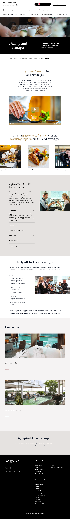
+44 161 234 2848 (55, 10)
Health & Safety (39, 469)
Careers (37, 488)
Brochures (7, 10)
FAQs (36, 467)
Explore (7, 369)
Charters (37, 486)
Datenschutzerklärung (40, 504)
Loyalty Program (27, 10)
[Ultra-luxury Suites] (35, 346)
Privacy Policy (38, 497)
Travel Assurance (39, 476)
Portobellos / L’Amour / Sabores (17, 230)
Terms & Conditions (40, 495)
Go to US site (44, 4)
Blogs (52, 465)
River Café (11, 225)
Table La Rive (12, 235)
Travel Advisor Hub (39, 474)
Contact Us (38, 463)
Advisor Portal (16, 10)
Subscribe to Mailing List (57, 467)
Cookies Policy (38, 499)
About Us (37, 482)
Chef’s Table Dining (14, 241)
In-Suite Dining (13, 246)
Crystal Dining (12, 210)
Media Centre (38, 490)
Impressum (38, 501)
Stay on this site (59, 4)
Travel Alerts (38, 471)
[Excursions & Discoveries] (35, 392)
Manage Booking (44, 10)
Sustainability (38, 493)
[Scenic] (35, 14)
